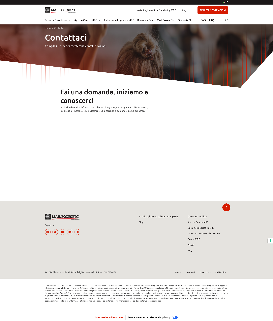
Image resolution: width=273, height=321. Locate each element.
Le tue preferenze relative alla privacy (149, 317)
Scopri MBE (185, 20)
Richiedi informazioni (213, 10)
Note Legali (190, 272)
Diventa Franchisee (56, 20)
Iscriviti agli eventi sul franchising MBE (156, 10)
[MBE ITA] (61, 10)
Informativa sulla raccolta (109, 317)
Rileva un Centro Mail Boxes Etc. (156, 20)
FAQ (211, 20)
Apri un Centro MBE (85, 20)
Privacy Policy (205, 272)
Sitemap (178, 272)
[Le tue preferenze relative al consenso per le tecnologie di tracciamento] (270, 241)
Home (48, 28)
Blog (183, 10)
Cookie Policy (220, 272)
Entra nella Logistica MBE (119, 20)
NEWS (202, 20)
